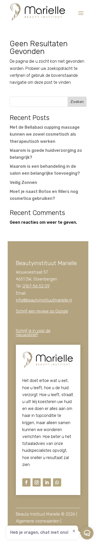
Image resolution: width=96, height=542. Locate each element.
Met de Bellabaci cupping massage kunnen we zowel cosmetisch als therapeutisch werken (45, 134)
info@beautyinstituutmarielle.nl (44, 300)
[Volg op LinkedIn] (47, 482)
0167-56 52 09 (36, 286)
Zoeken (77, 102)
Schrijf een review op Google (42, 311)
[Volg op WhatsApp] (57, 482)
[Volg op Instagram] (37, 482)
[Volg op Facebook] (26, 482)
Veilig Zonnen (23, 182)
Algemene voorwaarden (37, 521)
